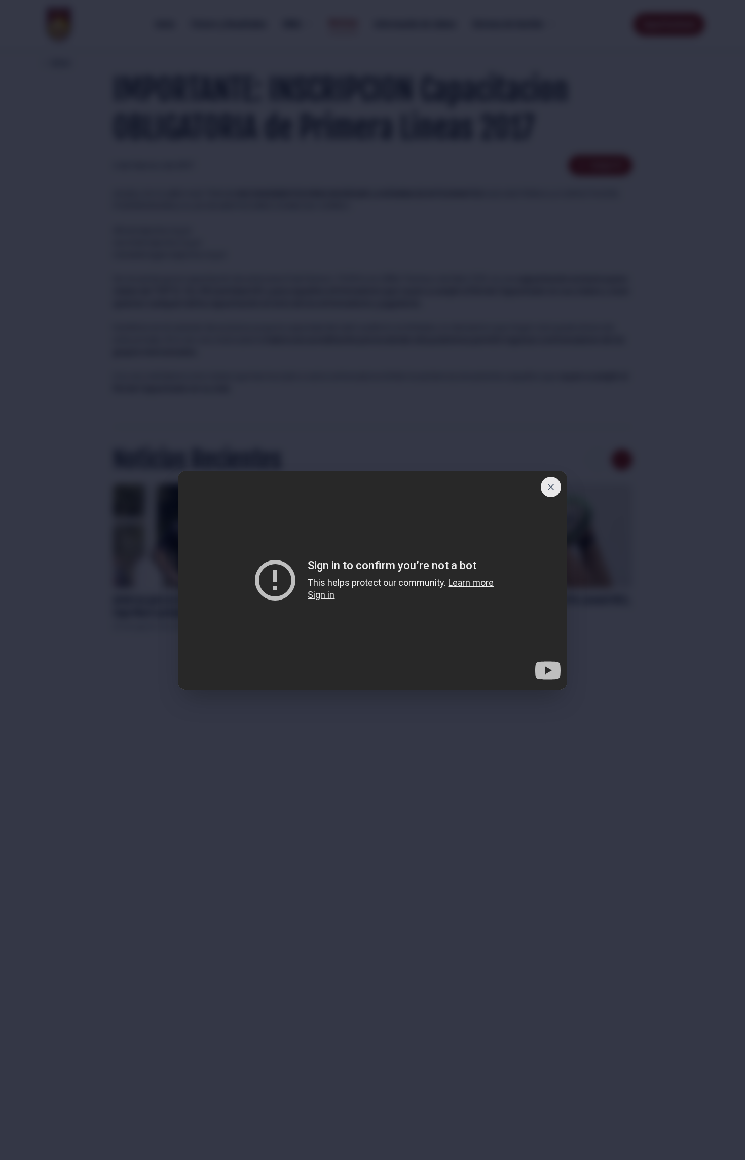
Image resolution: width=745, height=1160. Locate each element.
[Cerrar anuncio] (551, 487)
